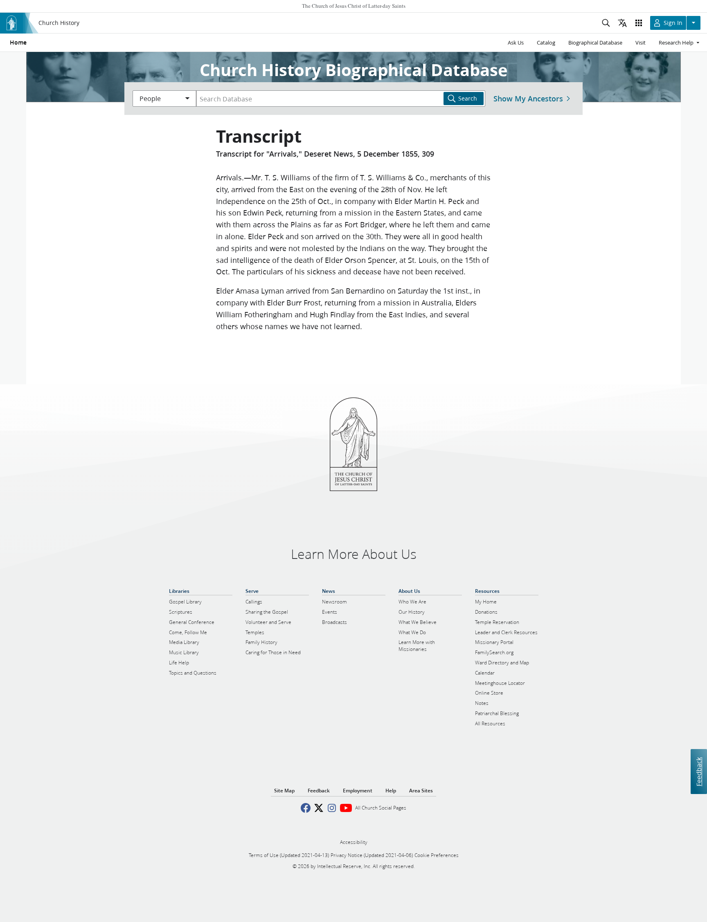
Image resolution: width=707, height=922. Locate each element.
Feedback (698, 771)
